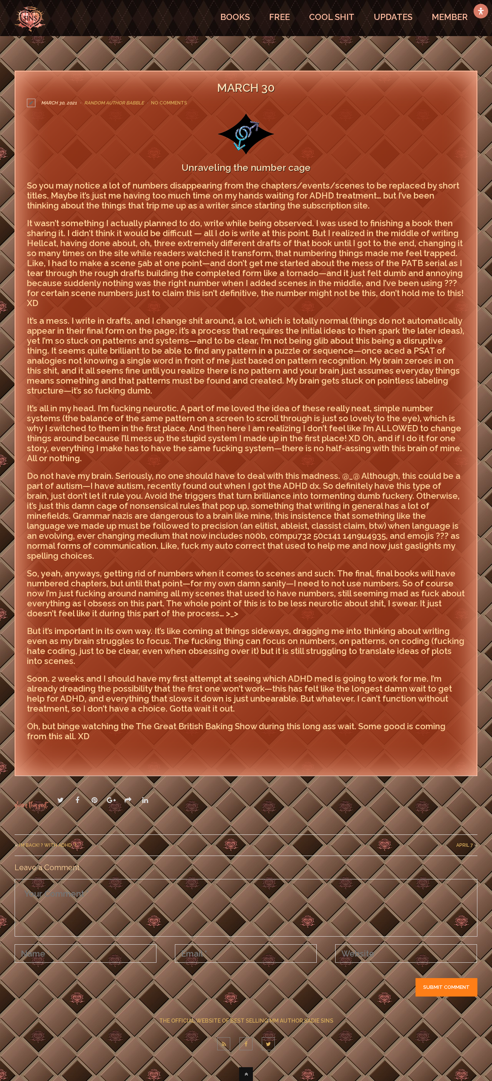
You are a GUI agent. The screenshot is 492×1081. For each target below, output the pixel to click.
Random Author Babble (114, 103)
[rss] (223, 1043)
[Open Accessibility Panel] (481, 11)
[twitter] (268, 1043)
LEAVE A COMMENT (63, 752)
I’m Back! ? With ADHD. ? (47, 845)
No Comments (169, 103)
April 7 (464, 845)
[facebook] (246, 1043)
